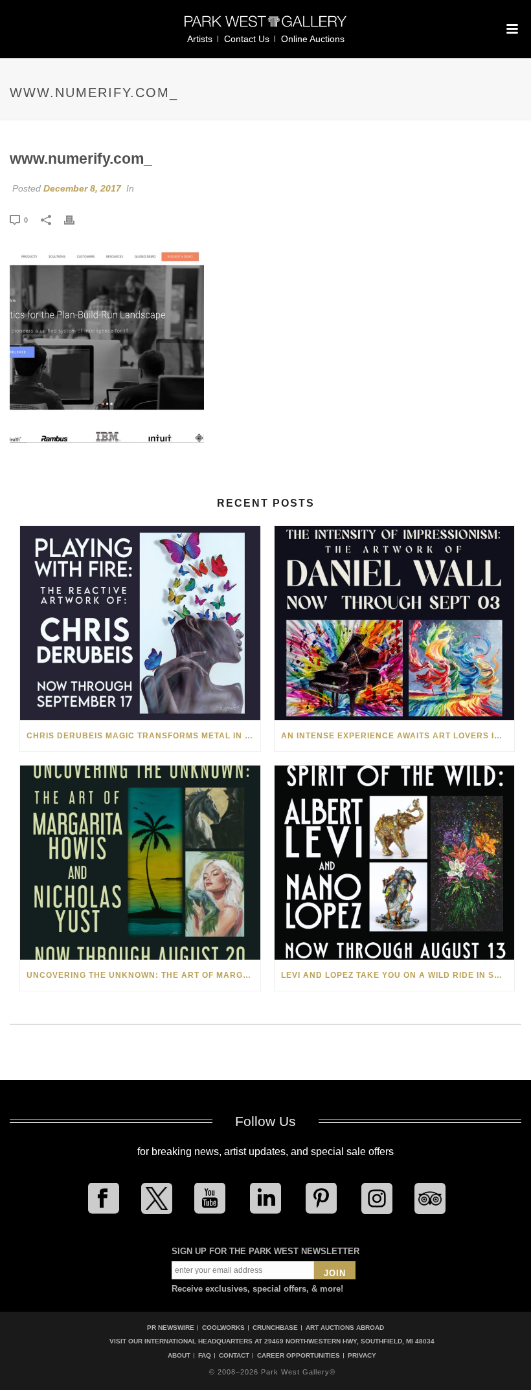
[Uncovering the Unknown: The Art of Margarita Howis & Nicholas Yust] (140, 863)
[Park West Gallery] (265, 27)
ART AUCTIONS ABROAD (345, 1327)
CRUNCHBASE (275, 1327)
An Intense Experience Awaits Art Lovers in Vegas (398, 735)
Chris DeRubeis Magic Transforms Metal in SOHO (143, 735)
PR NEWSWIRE (170, 1327)
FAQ (204, 1355)
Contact (234, 1355)
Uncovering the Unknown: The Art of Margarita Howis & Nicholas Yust (143, 975)
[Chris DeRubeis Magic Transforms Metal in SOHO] (140, 623)
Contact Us (246, 39)
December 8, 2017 (82, 188)
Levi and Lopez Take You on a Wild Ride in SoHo (397, 975)
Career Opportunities (298, 1355)
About (179, 1355)
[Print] (75, 219)
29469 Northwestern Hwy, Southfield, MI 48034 (349, 1341)
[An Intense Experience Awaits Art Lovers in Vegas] (395, 623)
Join (335, 1273)
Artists (199, 39)
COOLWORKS (223, 1327)
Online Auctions (313, 39)
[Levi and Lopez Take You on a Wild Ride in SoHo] (395, 863)
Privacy (362, 1355)
